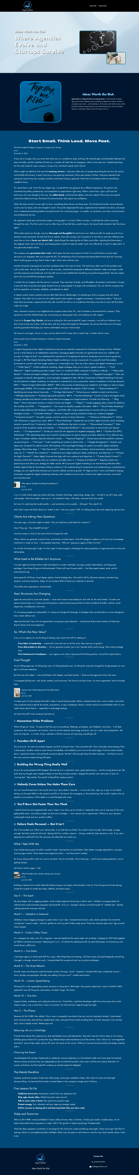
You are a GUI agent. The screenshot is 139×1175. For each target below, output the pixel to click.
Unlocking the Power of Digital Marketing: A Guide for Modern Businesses (42, 339)
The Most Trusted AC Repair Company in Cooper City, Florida (37, 147)
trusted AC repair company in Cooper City (41, 166)
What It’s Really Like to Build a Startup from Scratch (41, 873)
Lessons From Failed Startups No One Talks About (40, 690)
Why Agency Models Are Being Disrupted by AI (40, 483)
